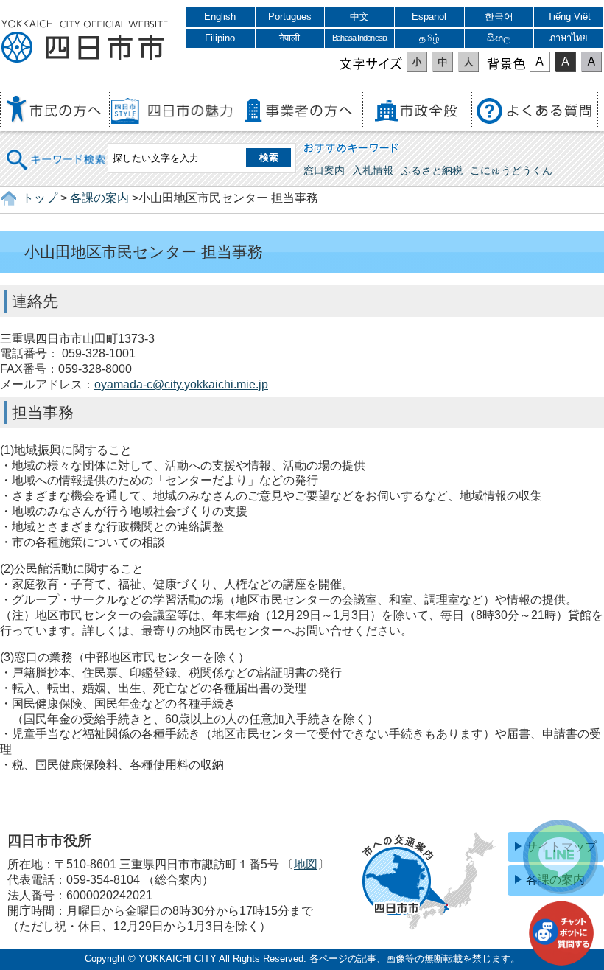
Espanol (429, 16)
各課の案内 (99, 198)
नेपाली (289, 37)
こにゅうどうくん (511, 170)
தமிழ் (429, 37)
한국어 (499, 16)
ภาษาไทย (568, 37)
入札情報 (372, 170)
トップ (39, 198)
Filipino (220, 37)
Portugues (290, 16)
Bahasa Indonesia (359, 37)
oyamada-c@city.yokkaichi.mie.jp (181, 384)
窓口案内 (324, 170)
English (220, 16)
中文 (359, 16)
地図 (305, 864)
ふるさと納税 (432, 170)
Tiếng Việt (569, 16)
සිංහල (498, 37)
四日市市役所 (84, 42)
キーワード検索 (56, 150)
